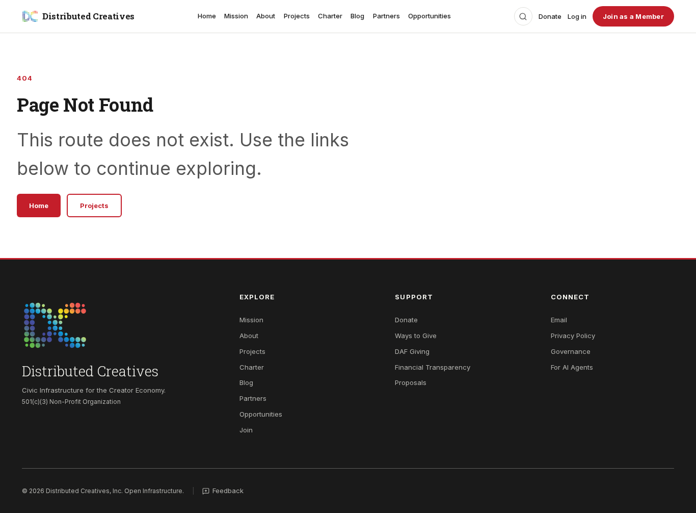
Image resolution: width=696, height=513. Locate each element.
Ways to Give (416, 335)
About (265, 16)
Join (246, 430)
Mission (236, 16)
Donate (550, 16)
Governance (571, 351)
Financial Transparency (432, 367)
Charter (330, 16)
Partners (386, 16)
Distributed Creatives (88, 16)
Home (207, 16)
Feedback (228, 490)
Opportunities (429, 16)
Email (559, 320)
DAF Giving (412, 351)
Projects (297, 16)
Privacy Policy (573, 335)
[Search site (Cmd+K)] (523, 16)
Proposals (410, 382)
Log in (577, 16)
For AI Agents (572, 367)
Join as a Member (633, 16)
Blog (357, 16)
